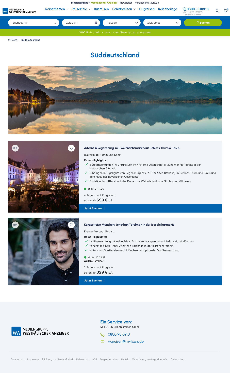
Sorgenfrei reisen (109, 359)
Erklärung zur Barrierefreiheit (58, 359)
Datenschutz (18, 359)
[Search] (217, 10)
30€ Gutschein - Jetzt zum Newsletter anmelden (115, 32)
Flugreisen (147, 9)
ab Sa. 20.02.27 (94, 259)
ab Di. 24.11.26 (95, 188)
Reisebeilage (167, 9)
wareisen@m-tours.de (147, 2)
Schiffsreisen (122, 9)
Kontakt (125, 359)
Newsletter (126, 2)
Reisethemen (55, 9)
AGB (94, 359)
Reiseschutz (83, 359)
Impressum (33, 359)
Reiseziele (79, 9)
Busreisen (101, 9)
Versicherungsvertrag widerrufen (150, 359)
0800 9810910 (198, 9)
